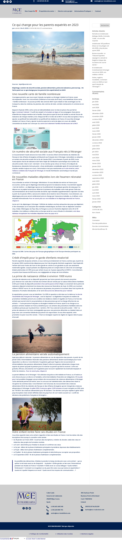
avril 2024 (95, 158)
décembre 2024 (97, 140)
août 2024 (96, 146)
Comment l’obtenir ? (23, 112)
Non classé (96, 212)
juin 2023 (95, 187)
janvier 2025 (96, 137)
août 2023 (95, 181)
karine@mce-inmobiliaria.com (71, 1)
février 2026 (96, 110)
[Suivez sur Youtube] (10, 1)
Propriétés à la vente (46, 11)
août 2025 (95, 122)
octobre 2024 (97, 143)
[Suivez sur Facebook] (4, 1)
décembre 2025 (97, 113)
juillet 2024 (96, 149)
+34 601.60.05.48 (43, 1)
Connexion (96, 220)
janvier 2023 (96, 202)
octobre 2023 (97, 175)
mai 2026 (95, 105)
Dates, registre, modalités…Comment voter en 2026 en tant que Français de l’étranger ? (99, 82)
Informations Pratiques (82, 11)
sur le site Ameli (67, 168)
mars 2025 (96, 131)
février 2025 (96, 134)
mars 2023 (96, 196)
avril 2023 (95, 193)
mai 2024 (95, 155)
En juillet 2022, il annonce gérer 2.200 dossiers (46, 388)
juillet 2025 (96, 125)
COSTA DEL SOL (34, 28)
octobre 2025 (97, 119)
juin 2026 (95, 102)
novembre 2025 (97, 116)
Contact (98, 11)
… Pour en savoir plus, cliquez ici (36, 371)
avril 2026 (95, 108)
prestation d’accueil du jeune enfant (46, 284)
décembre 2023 (97, 169)
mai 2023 (95, 190)
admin (17, 28)
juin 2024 (95, 152)
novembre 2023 (97, 172)
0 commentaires (46, 28)
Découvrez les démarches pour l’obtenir (58, 291)
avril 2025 (95, 128)
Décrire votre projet (65, 11)
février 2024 (96, 163)
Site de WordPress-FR (99, 229)
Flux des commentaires (100, 226)
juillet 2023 (96, 184)
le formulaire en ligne (51, 112)
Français (16, 538)
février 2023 (96, 199)
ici (57, 213)
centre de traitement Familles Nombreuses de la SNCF (59, 123)
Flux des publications (99, 223)
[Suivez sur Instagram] (7, 1)
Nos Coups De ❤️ (31, 11)
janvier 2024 (96, 166)
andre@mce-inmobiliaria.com (105, 1)
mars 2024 (96, 160)
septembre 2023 (98, 178)
